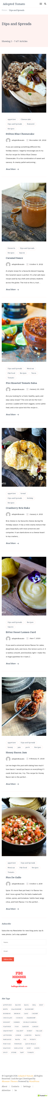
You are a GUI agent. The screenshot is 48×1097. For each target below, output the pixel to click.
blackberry (16, 1009)
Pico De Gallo (13, 877)
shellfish (18, 1048)
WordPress (34, 1081)
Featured (30, 124)
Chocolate (7, 1018)
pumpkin (18, 1044)
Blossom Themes (10, 1081)
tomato (30, 1052)
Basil (26, 1005)
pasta (17, 1039)
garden (25, 1026)
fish (17, 1026)
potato (33, 1039)
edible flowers (30, 1022)
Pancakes (7, 1039)
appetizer (12, 119)
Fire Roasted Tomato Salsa (21, 383)
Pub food (11, 373)
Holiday (30, 498)
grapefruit (8, 1031)
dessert (6, 1022)
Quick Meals (30, 1044)
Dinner (17, 1022)
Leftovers (7, 1035)
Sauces (22, 253)
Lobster (27, 1035)
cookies (19, 1018)
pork (28, 747)
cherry (35, 1013)
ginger (35, 1026)
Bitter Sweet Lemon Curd (21, 632)
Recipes (11, 129)
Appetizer (7, 1005)
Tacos (33, 373)
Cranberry (31, 1018)
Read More (11, 169)
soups (36, 1048)
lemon (18, 1035)
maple (37, 1035)
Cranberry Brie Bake (18, 508)
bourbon (6, 1013)
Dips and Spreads (15, 124)
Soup (29, 1048)
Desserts (11, 248)
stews (13, 1052)
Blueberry (29, 1009)
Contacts (15, 1086)
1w (16, 1090)
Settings (27, 1086)
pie (25, 1039)
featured (7, 1026)
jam (19, 747)
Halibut (19, 1031)
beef (41, 1005)
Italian (39, 1031)
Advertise (6, 1090)
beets (5, 1009)
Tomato (11, 378)
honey (10, 747)
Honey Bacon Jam (16, 752)
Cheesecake (26, 119)
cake (26, 1013)
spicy (5, 1052)
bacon (18, 1005)
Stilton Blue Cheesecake (20, 134)
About (4, 1086)
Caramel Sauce (14, 258)
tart (22, 1052)
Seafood (6, 1048)
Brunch (17, 1013)
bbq (34, 1005)
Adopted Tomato (14, 4)
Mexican (30, 369)
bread (23, 494)
